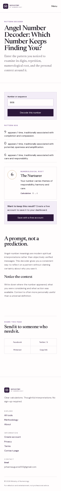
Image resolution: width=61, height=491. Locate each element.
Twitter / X (43, 342)
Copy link (43, 350)
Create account (12, 436)
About (7, 424)
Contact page (11, 450)
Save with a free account (30, 217)
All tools (8, 415)
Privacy (8, 441)
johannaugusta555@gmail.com (20, 466)
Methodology (11, 419)
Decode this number (30, 112)
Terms (7, 446)
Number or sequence (17, 96)
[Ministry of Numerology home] (16, 6)
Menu (54, 6)
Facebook (17, 342)
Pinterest (17, 350)
